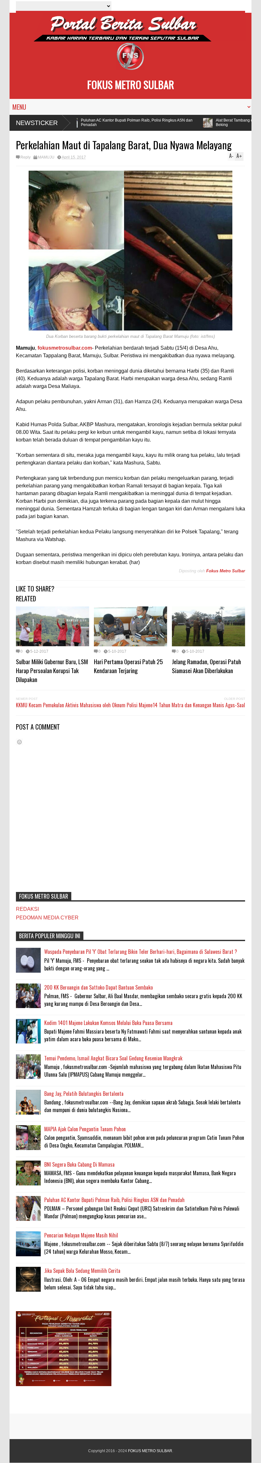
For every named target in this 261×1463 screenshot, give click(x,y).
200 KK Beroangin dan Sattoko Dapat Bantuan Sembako (98, 987)
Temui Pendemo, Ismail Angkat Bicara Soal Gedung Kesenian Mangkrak (113, 1058)
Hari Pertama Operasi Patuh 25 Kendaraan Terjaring (128, 666)
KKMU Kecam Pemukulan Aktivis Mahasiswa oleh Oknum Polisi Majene (84, 705)
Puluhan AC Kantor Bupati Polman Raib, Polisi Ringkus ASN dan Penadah (126, 122)
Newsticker (37, 122)
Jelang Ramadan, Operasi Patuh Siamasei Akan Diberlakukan (206, 666)
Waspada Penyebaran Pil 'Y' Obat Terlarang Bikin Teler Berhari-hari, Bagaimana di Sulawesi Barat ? (140, 951)
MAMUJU (46, 157)
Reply (25, 157)
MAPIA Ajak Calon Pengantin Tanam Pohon (85, 1129)
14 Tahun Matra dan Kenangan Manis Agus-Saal (199, 705)
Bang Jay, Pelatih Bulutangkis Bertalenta (83, 1093)
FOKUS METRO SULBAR (130, 84)
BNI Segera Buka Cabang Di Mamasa (79, 1164)
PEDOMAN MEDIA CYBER (47, 917)
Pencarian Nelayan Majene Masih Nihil (81, 1235)
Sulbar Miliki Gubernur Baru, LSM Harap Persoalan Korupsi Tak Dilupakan (52, 670)
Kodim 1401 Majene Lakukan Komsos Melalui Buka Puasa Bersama (108, 1023)
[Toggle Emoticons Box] (19, 742)
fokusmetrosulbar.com (65, 348)
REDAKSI (27, 909)
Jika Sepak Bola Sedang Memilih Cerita (82, 1270)
